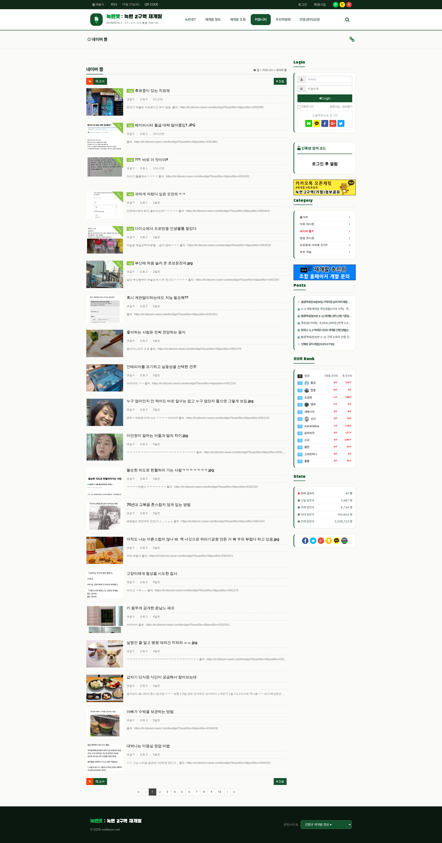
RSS (114, 4)
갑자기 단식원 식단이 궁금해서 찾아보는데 (162, 677)
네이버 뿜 (99, 39)
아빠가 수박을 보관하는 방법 (150, 711)
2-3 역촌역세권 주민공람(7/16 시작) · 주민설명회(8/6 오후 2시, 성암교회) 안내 (346, 309)
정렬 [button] (281, 81)
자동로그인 (307, 106)
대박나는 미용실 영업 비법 (148, 746)
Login (326, 98)
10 (219, 791)
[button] (89, 81)
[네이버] (308, 123)
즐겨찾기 (98, 4)
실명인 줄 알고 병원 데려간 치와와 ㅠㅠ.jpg (162, 642)
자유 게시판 (307, 224)
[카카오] (316, 123)
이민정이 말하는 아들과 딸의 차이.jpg (157, 435)
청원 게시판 (307, 238)
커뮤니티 (261, 20)
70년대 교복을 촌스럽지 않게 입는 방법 (159, 504)
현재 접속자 (307, 493)
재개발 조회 (238, 20)
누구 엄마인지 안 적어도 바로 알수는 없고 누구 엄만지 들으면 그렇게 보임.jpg (190, 401)
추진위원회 (283, 20)
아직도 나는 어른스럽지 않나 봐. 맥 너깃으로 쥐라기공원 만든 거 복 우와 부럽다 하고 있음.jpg (203, 539)
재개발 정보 (213, 20)
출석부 (304, 217)
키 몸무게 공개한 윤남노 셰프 (150, 608)
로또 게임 (305, 252)
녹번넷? (190, 20)
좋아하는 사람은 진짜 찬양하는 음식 (156, 332)
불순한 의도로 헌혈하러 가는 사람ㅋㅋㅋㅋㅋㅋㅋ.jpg (170, 470)
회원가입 (320, 4)
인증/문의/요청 (310, 20)
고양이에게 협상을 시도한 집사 (152, 573)
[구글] (332, 123)
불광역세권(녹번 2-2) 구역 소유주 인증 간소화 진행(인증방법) (336, 337)
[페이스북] (324, 123)
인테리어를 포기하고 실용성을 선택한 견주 (162, 367)
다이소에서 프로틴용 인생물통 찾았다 (162, 228)
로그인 (302, 4)
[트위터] (340, 123)
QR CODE (151, 4)
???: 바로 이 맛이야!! (148, 160)
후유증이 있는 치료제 (149, 90)
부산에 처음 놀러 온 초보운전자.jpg (160, 263)
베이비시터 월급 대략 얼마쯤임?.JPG (161, 125)
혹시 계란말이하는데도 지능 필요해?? (157, 297)
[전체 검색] (347, 19)
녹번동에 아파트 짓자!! (313, 245)
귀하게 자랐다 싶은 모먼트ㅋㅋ (157, 194)
